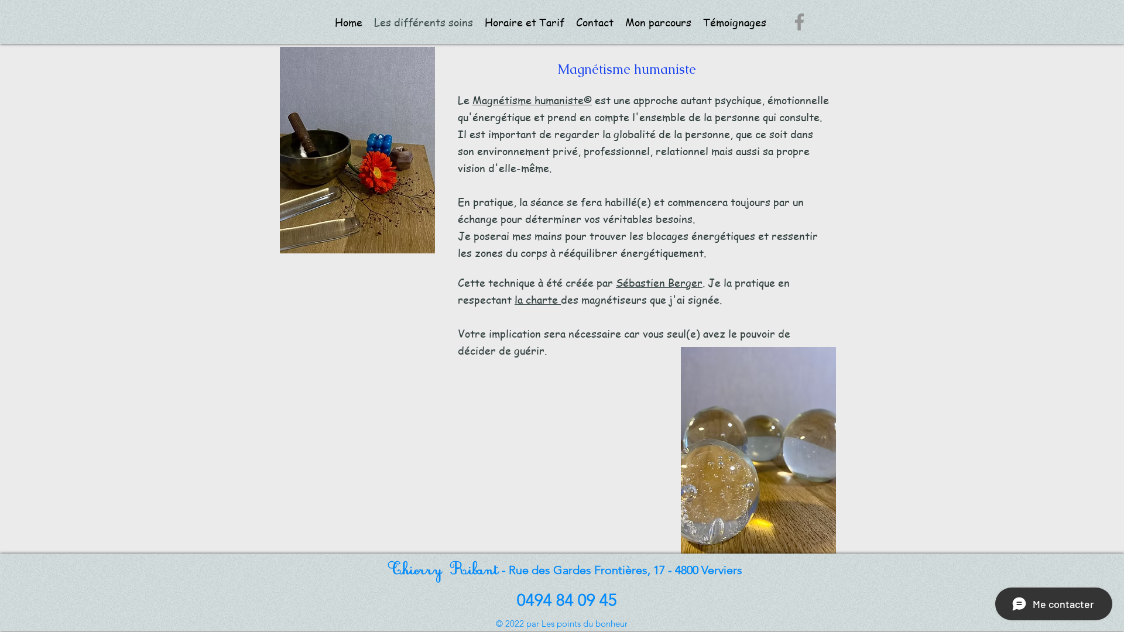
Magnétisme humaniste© (532, 99)
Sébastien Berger (659, 282)
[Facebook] (799, 22)
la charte (538, 299)
